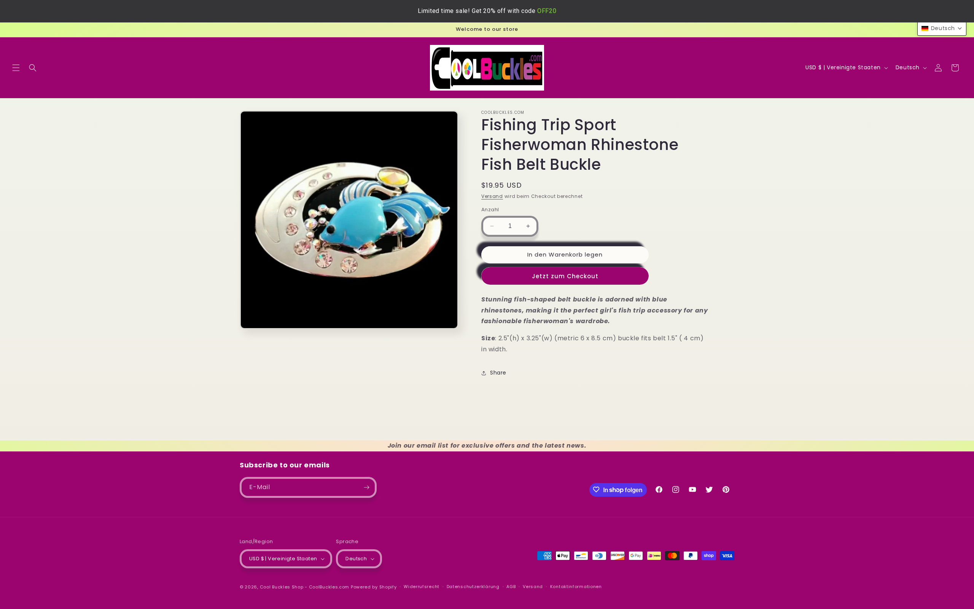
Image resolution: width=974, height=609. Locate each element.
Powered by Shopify (374, 587)
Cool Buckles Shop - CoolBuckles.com (305, 587)
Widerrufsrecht (421, 586)
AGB (511, 586)
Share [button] (498, 372)
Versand (492, 196)
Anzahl (490, 209)
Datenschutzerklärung (473, 586)
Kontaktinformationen (576, 586)
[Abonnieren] (366, 487)
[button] (16, 67)
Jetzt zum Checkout (565, 276)
